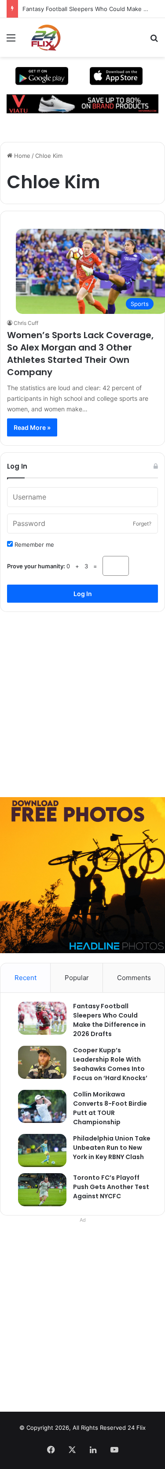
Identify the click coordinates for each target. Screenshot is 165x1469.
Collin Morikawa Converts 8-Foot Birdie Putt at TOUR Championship (110, 1108)
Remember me (33, 544)
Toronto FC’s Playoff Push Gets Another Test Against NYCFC (111, 1187)
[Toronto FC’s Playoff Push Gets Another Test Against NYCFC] (37, 1189)
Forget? (142, 523)
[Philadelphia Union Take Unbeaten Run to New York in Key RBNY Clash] (37, 1150)
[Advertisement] (82, 701)
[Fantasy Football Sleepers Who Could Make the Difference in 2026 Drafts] (37, 1018)
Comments (134, 977)
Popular (77, 977)
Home (21, 155)
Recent (26, 977)
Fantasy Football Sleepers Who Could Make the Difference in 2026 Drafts (109, 1020)
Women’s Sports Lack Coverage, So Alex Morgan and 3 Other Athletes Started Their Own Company (80, 353)
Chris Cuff (26, 323)
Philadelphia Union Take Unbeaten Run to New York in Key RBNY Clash (111, 1147)
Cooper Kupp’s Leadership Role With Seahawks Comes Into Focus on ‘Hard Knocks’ (110, 1064)
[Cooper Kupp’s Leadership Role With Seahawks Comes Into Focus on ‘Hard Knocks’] (37, 1062)
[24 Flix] (41, 37)
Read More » (32, 427)
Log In (82, 593)
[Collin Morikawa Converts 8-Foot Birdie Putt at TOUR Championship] (37, 1106)
